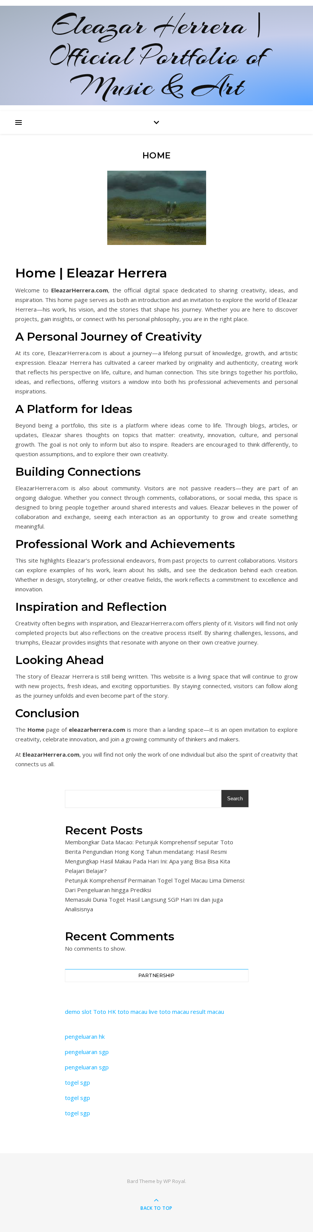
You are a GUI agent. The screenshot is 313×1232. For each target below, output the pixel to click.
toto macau (132, 1011)
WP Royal (174, 1181)
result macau (207, 1011)
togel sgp (77, 1082)
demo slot (78, 1011)
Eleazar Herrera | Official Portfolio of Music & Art (156, 55)
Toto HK (104, 1011)
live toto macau (169, 1011)
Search (235, 798)
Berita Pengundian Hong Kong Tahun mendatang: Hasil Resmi (146, 851)
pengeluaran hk (85, 1036)
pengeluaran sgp (87, 1052)
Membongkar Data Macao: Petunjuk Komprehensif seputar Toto (149, 842)
